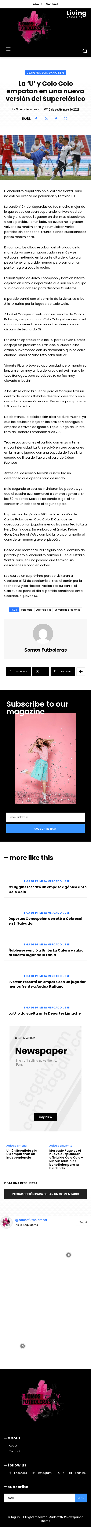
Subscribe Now (45, 828)
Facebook (20, 1473)
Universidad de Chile (67, 609)
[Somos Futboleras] (45, 634)
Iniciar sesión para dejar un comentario (45, 1194)
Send (80, 1498)
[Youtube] (71, 1473)
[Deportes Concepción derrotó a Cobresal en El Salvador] (12, 908)
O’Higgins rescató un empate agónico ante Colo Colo (47, 889)
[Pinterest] (55, 118)
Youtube (80, 1473)
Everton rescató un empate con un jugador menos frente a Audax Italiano (47, 984)
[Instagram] (33, 1473)
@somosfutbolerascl (31, 1220)
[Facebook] (36, 118)
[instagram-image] (22, 1254)
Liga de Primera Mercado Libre (45, 72)
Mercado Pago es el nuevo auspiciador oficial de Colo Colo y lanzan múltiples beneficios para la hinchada (66, 1159)
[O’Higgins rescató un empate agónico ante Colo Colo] (12, 876)
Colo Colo (26, 609)
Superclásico (43, 609)
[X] (46, 118)
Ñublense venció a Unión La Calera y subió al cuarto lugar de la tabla (46, 952)
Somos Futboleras (27, 109)
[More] (80, 671)
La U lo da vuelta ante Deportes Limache (44, 1013)
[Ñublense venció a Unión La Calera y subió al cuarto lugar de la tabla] (12, 939)
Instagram (45, 1473)
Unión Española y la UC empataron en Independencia (21, 1154)
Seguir (83, 1222)
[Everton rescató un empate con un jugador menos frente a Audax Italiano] (12, 971)
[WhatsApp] (65, 118)
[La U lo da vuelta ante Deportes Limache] (12, 1003)
